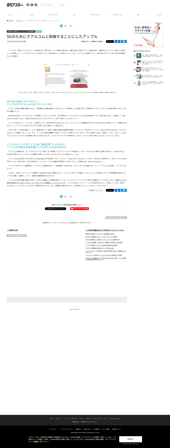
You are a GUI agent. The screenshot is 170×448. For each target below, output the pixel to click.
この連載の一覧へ (18, 236)
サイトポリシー (53, 429)
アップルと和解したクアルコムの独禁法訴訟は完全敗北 (101, 245)
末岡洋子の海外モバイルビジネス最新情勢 (21, 31)
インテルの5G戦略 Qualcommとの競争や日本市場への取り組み (104, 242)
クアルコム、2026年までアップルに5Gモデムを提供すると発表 (103, 255)
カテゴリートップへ (117, 218)
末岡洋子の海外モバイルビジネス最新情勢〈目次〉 (100, 234)
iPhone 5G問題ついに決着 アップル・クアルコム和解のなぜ (102, 239)
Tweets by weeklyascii (74, 309)
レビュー (159, 15)
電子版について (116, 429)
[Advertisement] (127, 5)
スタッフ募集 (105, 429)
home (11, 21)
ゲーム (10, 15)
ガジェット (19, 21)
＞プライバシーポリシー (130, 444)
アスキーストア (95, 15)
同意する (131, 439)
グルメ (32, 15)
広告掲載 (96, 429)
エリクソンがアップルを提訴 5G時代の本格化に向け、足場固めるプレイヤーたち (106, 251)
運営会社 (78, 429)
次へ (71, 26)
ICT (74, 15)
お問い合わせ (87, 429)
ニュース (65, 418)
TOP (138, 15)
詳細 (35, 442)
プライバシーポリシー (67, 429)
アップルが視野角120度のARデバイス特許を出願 (99, 248)
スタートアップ (53, 15)
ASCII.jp (77, 422)
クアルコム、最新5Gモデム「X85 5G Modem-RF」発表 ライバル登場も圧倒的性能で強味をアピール (105, 258)
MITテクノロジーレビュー (90, 422)
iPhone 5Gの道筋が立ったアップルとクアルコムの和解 (101, 236)
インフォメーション (117, 15)
